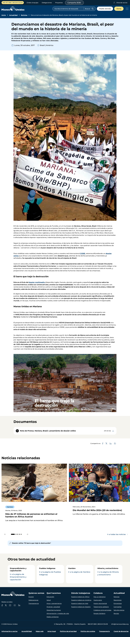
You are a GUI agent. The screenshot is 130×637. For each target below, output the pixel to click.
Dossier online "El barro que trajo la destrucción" (31, 543)
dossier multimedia (37, 282)
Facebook (2, 605)
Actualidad (13, 15)
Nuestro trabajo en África (80, 597)
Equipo (31, 597)
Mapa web (39, 631)
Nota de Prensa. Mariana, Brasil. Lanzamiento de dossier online (48, 431)
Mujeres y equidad (53, 607)
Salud (49, 600)
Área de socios (121, 3)
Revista (116, 613)
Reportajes (117, 600)
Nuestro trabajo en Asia (79, 603)
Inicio (4, 15)
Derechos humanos (54, 610)
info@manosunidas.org (119, 624)
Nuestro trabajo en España (81, 607)
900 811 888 (7, 3)
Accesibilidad (27, 631)
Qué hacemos (54, 593)
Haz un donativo (99, 597)
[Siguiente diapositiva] (27, 534)
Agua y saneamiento (54, 603)
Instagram (10, 605)
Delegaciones (47, 3)
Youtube (15, 605)
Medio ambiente (53, 617)
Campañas (118, 607)
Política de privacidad (68, 631)
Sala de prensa (119, 610)
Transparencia (34, 603)
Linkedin (19, 605)
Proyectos (59, 3)
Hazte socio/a (105, 9)
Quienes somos (36, 593)
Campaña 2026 (74, 3)
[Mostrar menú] (126, 9)
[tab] (13, 534)
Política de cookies (88, 631)
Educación (50, 597)
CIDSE (82, 253)
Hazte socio (98, 600)
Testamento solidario (101, 607)
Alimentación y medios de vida (58, 613)
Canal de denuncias (121, 631)
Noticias (24, 15)
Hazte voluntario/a (100, 603)
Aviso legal (51, 631)
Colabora (98, 593)
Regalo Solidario (99, 613)
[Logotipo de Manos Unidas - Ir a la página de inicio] (13, 10)
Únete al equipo (32, 3)
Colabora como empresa (102, 610)
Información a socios (9, 631)
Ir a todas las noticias (116, 534)
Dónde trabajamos (80, 593)
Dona (118, 9)
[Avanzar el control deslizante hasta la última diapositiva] (5, 534)
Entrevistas (118, 603)
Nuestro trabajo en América (81, 600)
